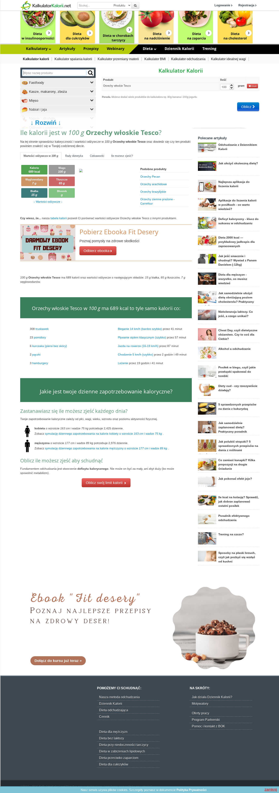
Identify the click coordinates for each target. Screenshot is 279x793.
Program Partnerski (206, 719)
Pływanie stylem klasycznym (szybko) (142, 337)
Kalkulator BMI (155, 59)
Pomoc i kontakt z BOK (208, 726)
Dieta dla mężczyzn (113, 731)
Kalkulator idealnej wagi (228, 59)
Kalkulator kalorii (36, 59)
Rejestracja (246, 5)
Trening (209, 48)
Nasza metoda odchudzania (119, 697)
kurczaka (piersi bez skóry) (49, 346)
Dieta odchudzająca (113, 710)
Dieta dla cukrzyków (113, 764)
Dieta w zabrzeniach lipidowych (122, 751)
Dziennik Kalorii (179, 48)
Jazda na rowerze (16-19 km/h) (138, 346)
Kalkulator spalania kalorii (73, 59)
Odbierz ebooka (96, 251)
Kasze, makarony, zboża (47, 92)
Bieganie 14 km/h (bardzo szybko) (140, 328)
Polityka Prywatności (191, 790)
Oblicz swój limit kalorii (105, 483)
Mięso (33, 101)
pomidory (40, 337)
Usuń (254, 86)
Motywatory (200, 703)
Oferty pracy (200, 713)
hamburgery (40, 363)
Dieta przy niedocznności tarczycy (123, 745)
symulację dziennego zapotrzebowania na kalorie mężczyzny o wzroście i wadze (106, 448)
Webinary (115, 48)
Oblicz (246, 107)
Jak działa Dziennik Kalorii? (212, 697)
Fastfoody (36, 83)
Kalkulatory (37, 48)
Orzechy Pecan (150, 176)
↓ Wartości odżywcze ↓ (47, 201)
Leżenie (123, 363)
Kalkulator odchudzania (188, 59)
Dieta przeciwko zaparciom (118, 758)
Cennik (104, 716)
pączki (36, 354)
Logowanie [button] (222, 5)
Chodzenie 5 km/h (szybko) (135, 354)
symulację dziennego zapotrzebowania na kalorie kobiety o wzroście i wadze (103, 433)
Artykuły (67, 48)
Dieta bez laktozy (111, 738)
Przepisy (91, 48)
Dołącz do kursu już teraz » (58, 661)
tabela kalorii (59, 218)
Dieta (148, 48)
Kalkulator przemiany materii (118, 59)
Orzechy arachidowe (153, 184)
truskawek (42, 328)
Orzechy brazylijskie (153, 191)
